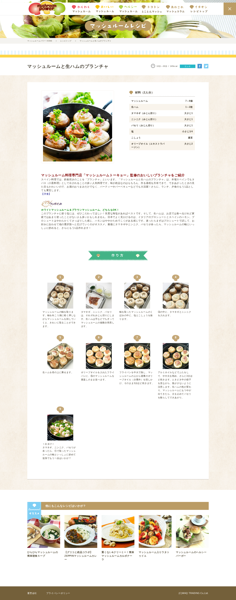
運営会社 (32, 593)
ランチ (188, 66)
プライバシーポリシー (58, 593)
